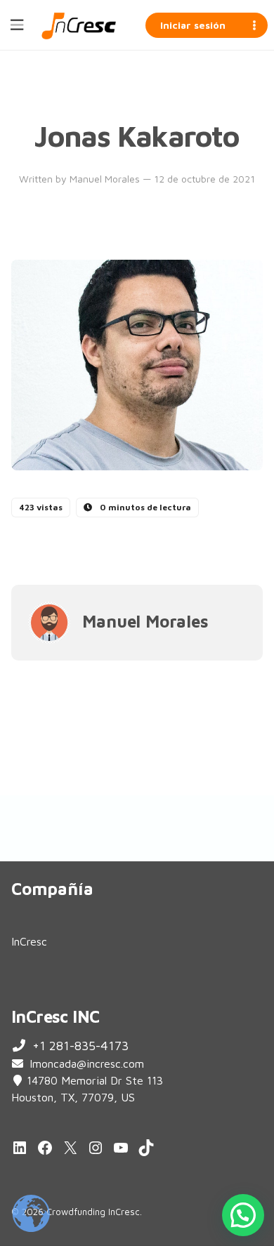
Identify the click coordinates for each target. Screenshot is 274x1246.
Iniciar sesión (193, 25)
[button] (243, 1215)
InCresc (29, 941)
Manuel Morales (106, 179)
